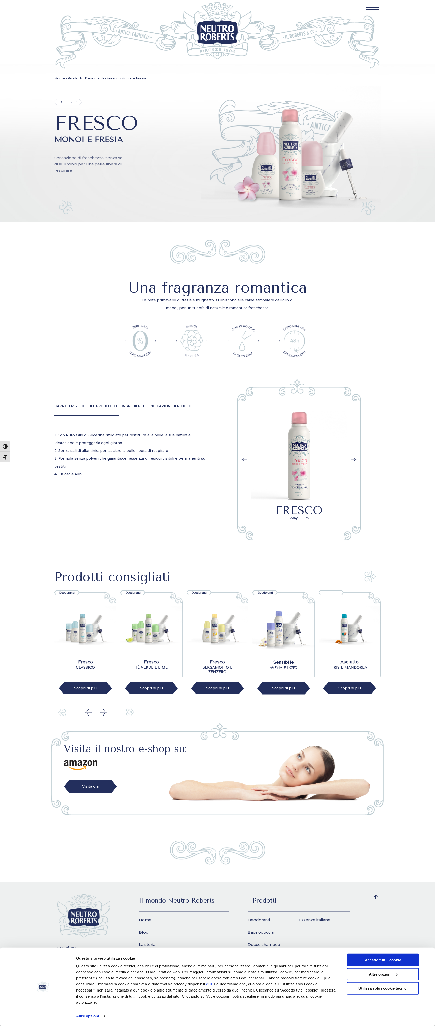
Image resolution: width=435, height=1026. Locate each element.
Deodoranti (259, 919)
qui (209, 984)
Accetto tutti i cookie (383, 960)
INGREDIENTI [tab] (133, 406)
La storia (147, 944)
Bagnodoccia (261, 932)
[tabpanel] (132, 454)
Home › (60, 78)
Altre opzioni (87, 1016)
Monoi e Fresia (133, 78)
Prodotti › (76, 78)
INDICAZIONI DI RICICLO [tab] (170, 406)
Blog (144, 932)
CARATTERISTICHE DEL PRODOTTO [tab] (85, 406)
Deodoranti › (95, 78)
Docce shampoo (264, 944)
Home (145, 919)
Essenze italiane (314, 919)
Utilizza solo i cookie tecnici (382, 988)
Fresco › (114, 78)
